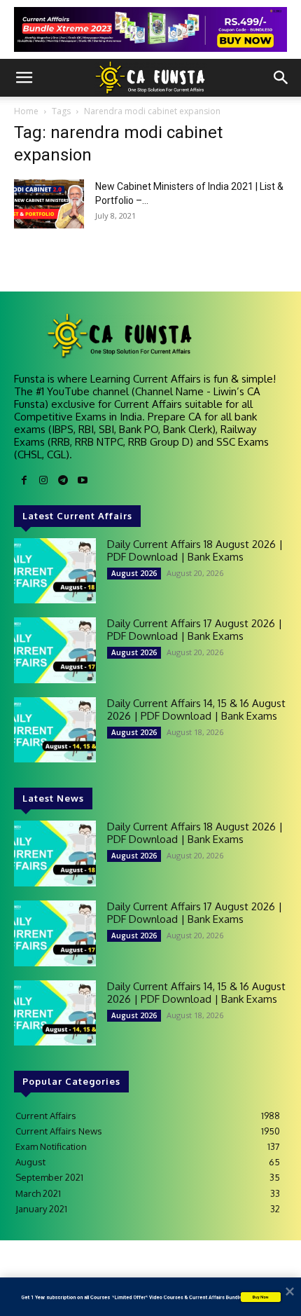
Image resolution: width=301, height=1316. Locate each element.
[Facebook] (24, 481)
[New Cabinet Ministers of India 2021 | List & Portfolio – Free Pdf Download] (49, 203)
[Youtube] (82, 481)
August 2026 (134, 573)
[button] (23, 78)
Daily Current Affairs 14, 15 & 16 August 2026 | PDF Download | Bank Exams (196, 709)
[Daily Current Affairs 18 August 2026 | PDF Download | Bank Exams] (55, 571)
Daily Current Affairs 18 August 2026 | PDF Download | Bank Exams (195, 550)
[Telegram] (63, 481)
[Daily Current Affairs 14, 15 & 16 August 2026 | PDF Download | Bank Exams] (55, 730)
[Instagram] (43, 481)
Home (26, 111)
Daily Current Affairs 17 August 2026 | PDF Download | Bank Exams (194, 630)
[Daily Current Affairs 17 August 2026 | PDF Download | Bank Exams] (55, 650)
